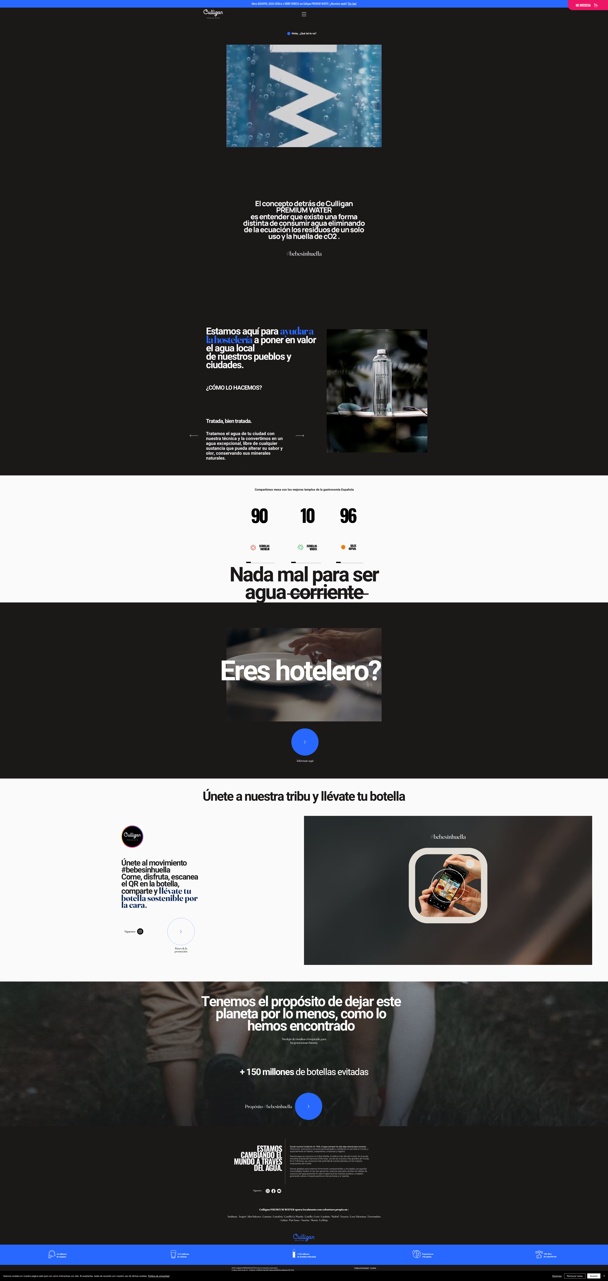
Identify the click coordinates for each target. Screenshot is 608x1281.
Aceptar (594, 1276)
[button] (304, 14)
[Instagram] (140, 931)
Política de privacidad (158, 1276)
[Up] (305, 742)
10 (307, 514)
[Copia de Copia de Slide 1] (250, 470)
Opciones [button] (557, 1276)
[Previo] (194, 435)
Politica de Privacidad (361, 1268)
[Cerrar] (604, 1275)
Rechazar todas (575, 1276)
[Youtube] (279, 1191)
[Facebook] (273, 1191)
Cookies (373, 1268)
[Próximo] (300, 435)
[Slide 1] (243, 470)
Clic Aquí (352, 4)
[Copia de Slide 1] (247, 470)
